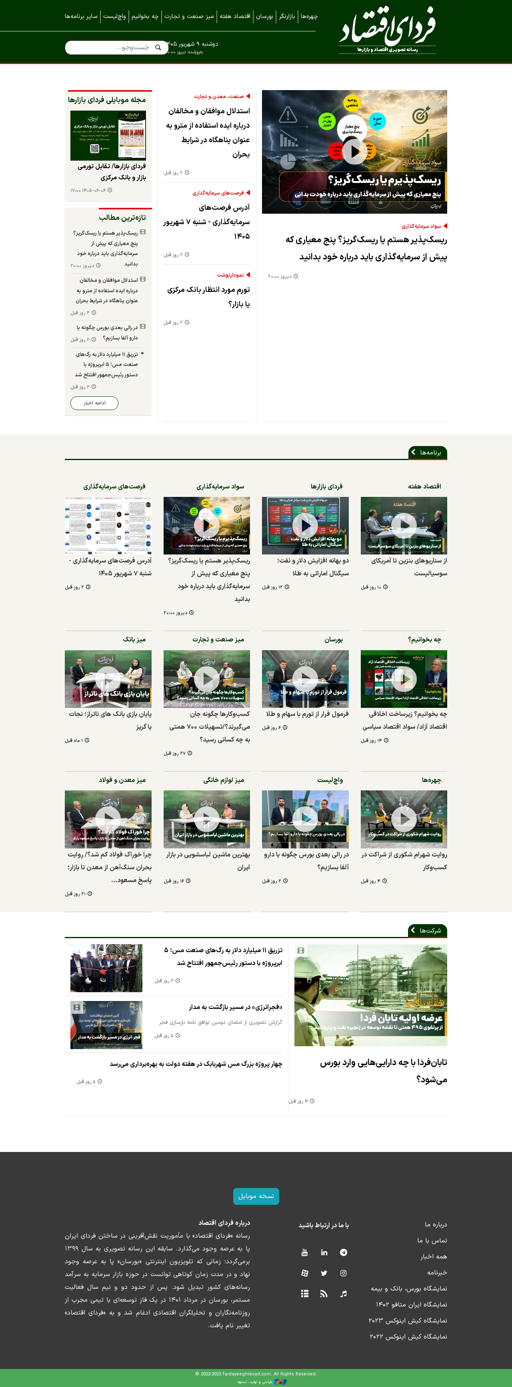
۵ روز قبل (164, 1036)
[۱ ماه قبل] (108, 679)
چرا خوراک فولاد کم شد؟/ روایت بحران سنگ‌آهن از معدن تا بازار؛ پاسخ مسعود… (110, 867)
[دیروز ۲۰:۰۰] (354, 152)
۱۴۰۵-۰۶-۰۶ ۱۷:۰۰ (88, 190)
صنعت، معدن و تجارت (219, 97)
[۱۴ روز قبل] (404, 679)
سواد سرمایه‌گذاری (421, 227)
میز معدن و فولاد (122, 780)
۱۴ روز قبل (371, 741)
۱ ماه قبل (74, 741)
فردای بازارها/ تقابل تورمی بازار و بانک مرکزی (112, 172)
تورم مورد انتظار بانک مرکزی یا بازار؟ (208, 297)
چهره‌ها (309, 16)
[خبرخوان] (324, 1294)
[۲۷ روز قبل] (207, 679)
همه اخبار (433, 1257)
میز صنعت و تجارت (189, 16)
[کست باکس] (343, 1294)
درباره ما (436, 1225)
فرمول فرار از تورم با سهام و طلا (307, 714)
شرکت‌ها (430, 931)
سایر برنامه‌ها (81, 16)
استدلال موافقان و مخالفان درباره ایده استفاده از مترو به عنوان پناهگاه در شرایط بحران (208, 133)
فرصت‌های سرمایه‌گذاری (218, 193)
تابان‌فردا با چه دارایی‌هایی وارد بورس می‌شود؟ (383, 1071)
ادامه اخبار (95, 403)
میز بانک (134, 640)
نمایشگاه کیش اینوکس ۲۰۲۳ (407, 1321)
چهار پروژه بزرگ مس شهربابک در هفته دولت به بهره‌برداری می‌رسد (196, 1064)
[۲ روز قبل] (108, 526)
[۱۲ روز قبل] (305, 526)
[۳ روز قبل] (108, 136)
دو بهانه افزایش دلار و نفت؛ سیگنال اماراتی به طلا (313, 567)
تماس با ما (432, 1241)
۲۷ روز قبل (175, 753)
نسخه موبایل (256, 1196)
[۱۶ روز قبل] (207, 819)
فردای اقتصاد (387, 31)
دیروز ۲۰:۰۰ (280, 276)
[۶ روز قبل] (305, 679)
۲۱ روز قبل (75, 894)
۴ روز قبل (370, 881)
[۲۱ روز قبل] (108, 819)
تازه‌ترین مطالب (122, 218)
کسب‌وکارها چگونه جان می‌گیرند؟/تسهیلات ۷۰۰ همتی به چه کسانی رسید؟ (209, 727)
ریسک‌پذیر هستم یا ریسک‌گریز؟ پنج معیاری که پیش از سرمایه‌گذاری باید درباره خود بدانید (366, 248)
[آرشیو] (305, 1294)
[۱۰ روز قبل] (404, 526)
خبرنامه (437, 1273)
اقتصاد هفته (235, 16)
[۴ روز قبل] (404, 819)
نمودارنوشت (230, 275)
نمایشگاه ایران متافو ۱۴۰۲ (411, 1305)
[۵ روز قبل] (106, 1025)
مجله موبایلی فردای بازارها (107, 100)
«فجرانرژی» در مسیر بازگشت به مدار (235, 1007)
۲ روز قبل (173, 173)
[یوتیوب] (305, 1253)
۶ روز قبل (271, 728)
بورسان (264, 16)
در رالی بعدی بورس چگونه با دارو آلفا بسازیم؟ (107, 333)
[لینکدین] (324, 1253)
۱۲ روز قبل (272, 587)
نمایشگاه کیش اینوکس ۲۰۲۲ (408, 1337)
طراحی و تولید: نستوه (255, 1382)
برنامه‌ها (430, 453)
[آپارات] (305, 1273)
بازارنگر (287, 16)
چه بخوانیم (145, 16)
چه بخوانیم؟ (424, 640)
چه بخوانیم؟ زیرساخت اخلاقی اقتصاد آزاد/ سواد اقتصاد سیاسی (404, 721)
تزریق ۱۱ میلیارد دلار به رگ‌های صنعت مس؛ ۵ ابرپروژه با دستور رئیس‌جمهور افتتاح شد (106, 365)
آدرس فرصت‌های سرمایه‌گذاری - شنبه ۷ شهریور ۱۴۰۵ (207, 222)
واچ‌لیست (114, 16)
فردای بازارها (327, 487)
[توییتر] (324, 1273)
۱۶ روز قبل (174, 881)
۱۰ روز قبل (371, 587)
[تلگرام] (343, 1253)
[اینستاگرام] (343, 1273)
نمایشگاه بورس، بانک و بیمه (409, 1289)
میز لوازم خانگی (223, 780)
